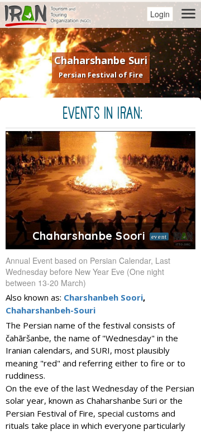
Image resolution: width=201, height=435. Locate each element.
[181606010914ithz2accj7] (100, 190)
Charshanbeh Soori (103, 297)
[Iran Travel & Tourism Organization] (47, 14)
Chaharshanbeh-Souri (50, 310)
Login (160, 14)
